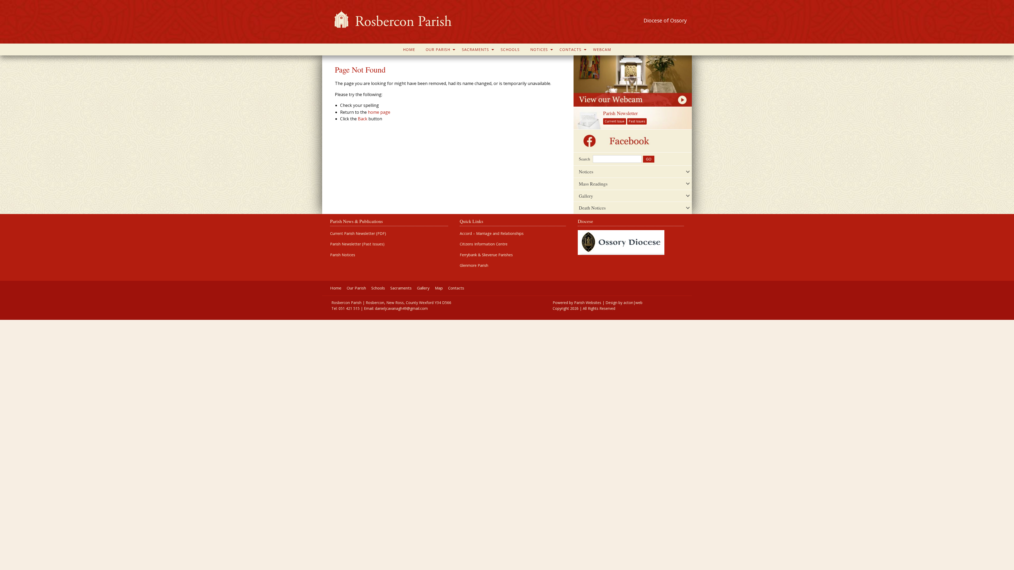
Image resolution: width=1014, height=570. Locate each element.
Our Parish (438, 49)
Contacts (570, 49)
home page (379, 112)
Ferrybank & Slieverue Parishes (486, 255)
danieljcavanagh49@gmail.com (401, 308)
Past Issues (637, 121)
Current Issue (615, 121)
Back (362, 119)
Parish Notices (342, 255)
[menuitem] (409, 49)
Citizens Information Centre (484, 244)
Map (439, 288)
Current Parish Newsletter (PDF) (358, 233)
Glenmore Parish (474, 265)
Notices (539, 49)
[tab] (633, 172)
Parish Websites (587, 302)
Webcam (602, 49)
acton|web (632, 302)
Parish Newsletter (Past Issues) (357, 244)
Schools (510, 49)
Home (409, 49)
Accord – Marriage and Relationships (492, 233)
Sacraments (475, 49)
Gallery (423, 288)
